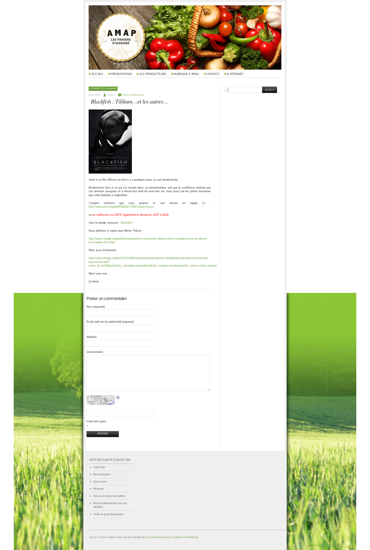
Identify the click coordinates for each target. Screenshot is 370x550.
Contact (212, 74)
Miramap (98, 488)
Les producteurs (152, 74)
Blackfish (126, 222)
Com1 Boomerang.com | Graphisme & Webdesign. (172, 537)
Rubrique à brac (186, 74)
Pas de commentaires (133, 95)
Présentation (121, 74)
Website (92, 337)
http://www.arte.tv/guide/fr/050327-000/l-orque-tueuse (121, 206)
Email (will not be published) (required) (110, 321)
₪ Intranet (235, 74)
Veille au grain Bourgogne (108, 514)
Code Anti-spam (96, 421)
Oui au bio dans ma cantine (109, 496)
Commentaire (95, 352)
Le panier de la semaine (103, 88)
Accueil (97, 74)
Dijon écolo (100, 481)
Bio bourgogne (102, 474)
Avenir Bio (99, 467)
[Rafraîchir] (118, 397)
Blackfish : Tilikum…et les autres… (129, 101)
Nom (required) (96, 306)
